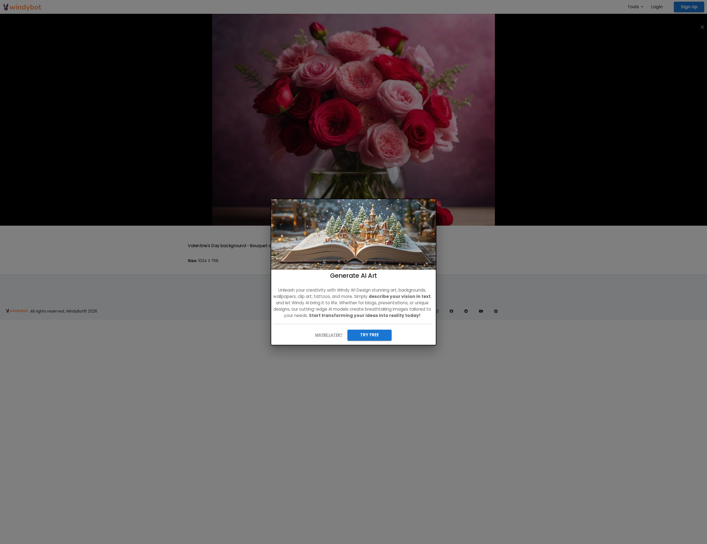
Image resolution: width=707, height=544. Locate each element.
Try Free (369, 335)
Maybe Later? (328, 335)
